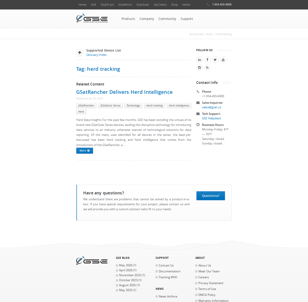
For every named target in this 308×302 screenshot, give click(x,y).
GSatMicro (125, 4)
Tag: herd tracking (98, 69)
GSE (93, 4)
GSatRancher (86, 105)
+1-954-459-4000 (213, 96)
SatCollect (160, 4)
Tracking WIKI (168, 277)
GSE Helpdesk (211, 118)
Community (167, 19)
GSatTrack (107, 4)
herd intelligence (179, 105)
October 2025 (128, 280)
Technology (133, 105)
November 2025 (130, 275)
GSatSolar (142, 4)
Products (128, 19)
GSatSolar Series (110, 105)
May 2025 (125, 290)
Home (82, 4)
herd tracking (154, 105)
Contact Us (166, 265)
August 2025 (127, 285)
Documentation (169, 271)
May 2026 (125, 265)
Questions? (210, 195)
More (83, 150)
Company (147, 19)
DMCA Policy (207, 295)
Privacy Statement (210, 283)
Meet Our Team (209, 271)
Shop (174, 4)
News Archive (168, 296)
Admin (186, 4)
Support (187, 19)
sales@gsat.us (211, 107)
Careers (203, 277)
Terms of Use (207, 289)
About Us (204, 265)
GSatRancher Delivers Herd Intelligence (124, 92)
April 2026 (125, 270)
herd (81, 111)
